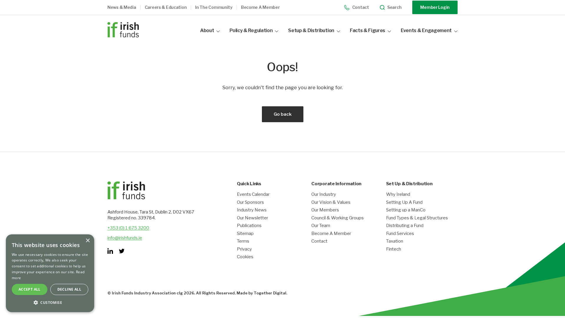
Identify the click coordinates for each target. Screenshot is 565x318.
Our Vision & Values (330, 202)
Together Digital (270, 293)
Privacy (244, 249)
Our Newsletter (252, 218)
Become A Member (331, 233)
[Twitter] (121, 251)
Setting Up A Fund (404, 202)
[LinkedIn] (110, 251)
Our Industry (323, 194)
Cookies (245, 256)
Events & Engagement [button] (426, 30)
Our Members (325, 210)
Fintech (393, 249)
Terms (243, 241)
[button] (126, 7)
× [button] (87, 240)
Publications (249, 225)
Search (394, 7)
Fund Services (400, 233)
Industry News (252, 210)
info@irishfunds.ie (124, 238)
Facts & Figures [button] (367, 30)
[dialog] (50, 273)
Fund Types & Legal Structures (417, 218)
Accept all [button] (30, 289)
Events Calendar (253, 194)
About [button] (207, 30)
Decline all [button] (69, 289)
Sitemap (245, 233)
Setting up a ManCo (406, 210)
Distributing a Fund (404, 225)
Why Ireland (398, 194)
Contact (360, 7)
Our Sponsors (250, 202)
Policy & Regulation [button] (251, 30)
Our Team (320, 225)
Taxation (394, 241)
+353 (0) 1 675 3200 (128, 228)
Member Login (435, 7)
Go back (283, 114)
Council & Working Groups (337, 218)
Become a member (260, 7)
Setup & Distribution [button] (311, 30)
